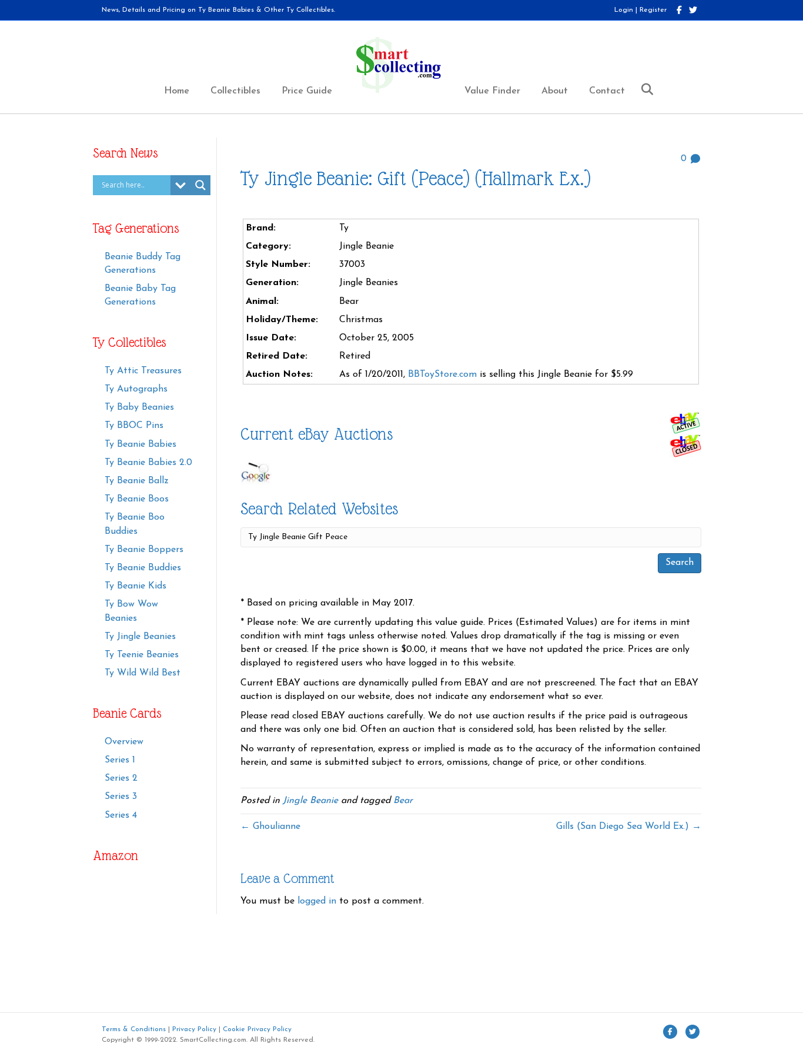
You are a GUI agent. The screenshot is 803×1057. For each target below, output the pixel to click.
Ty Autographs (136, 389)
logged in (316, 901)
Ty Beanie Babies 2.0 (148, 462)
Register (653, 10)
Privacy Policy (194, 1029)
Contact (607, 91)
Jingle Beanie (310, 800)
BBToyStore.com (442, 374)
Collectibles (235, 91)
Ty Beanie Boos (137, 499)
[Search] (642, 89)
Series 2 (121, 778)
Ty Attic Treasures (143, 371)
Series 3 (121, 796)
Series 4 (121, 815)
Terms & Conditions (134, 1029)
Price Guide (307, 91)
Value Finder (492, 91)
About (554, 91)
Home (176, 91)
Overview (124, 742)
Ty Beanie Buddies (143, 568)
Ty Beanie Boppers (144, 549)
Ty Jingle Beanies (140, 636)
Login (623, 10)
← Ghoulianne (270, 826)
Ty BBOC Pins (134, 425)
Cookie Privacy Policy (257, 1029)
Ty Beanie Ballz (137, 481)
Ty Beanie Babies (140, 444)
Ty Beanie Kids (135, 586)
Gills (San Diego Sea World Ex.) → (628, 826)
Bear (403, 800)
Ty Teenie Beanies (142, 655)
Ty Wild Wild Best (142, 673)
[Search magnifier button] (200, 185)
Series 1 (120, 760)
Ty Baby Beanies (139, 407)
